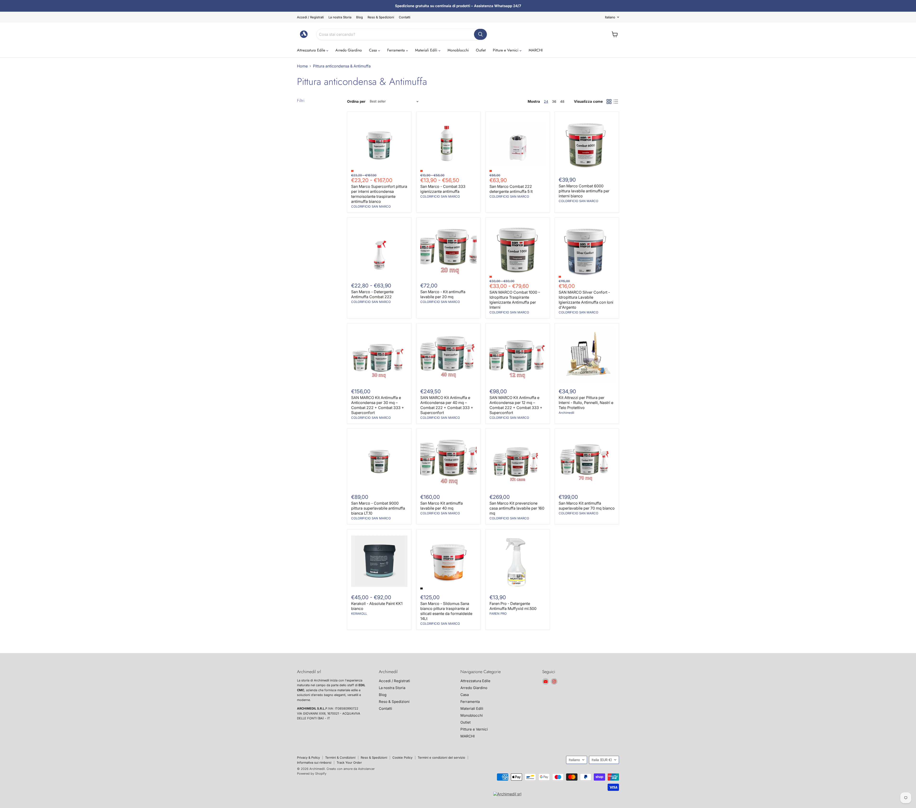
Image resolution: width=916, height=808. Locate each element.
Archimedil (566, 412)
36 (554, 101)
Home (302, 66)
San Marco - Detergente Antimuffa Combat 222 (372, 294)
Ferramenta (396, 50)
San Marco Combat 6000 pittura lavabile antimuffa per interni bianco (584, 191)
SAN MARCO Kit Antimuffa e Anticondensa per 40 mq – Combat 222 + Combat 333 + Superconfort (446, 405)
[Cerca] (480, 34)
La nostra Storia (339, 17)
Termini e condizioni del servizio (441, 757)
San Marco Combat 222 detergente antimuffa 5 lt (511, 189)
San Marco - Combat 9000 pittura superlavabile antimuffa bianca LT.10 (378, 508)
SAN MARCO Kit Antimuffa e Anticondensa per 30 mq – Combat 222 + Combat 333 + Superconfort (377, 405)
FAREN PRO (498, 613)
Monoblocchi (458, 50)
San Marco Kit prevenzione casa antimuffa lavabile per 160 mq (516, 508)
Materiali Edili (426, 50)
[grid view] (609, 101)
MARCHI (536, 50)
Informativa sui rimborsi (314, 762)
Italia (602, 760)
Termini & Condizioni (340, 757)
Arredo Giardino (348, 50)
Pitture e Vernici (506, 50)
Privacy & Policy (308, 757)
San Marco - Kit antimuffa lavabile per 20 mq (442, 294)
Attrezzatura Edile (311, 50)
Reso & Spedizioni (381, 17)
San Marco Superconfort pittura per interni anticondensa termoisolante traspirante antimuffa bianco (379, 194)
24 (546, 101)
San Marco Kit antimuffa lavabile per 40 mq (441, 506)
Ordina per (356, 101)
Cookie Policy (402, 757)
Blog (359, 17)
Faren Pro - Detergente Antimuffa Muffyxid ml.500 (512, 606)
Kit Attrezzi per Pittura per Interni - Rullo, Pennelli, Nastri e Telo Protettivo (586, 402)
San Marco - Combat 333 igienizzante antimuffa (442, 189)
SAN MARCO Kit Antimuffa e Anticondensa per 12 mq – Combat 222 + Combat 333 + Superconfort (515, 405)
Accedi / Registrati (310, 17)
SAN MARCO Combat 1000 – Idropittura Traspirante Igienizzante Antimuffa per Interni (514, 300)
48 (562, 101)
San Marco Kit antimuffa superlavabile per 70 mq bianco (587, 506)
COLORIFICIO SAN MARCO (371, 206)
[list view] (615, 101)
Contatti (404, 17)
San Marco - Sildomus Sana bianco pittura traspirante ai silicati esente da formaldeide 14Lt (446, 611)
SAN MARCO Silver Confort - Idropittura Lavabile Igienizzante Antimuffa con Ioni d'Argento (586, 300)
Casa (373, 50)
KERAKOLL (359, 613)
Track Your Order (349, 762)
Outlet (481, 50)
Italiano (610, 17)
